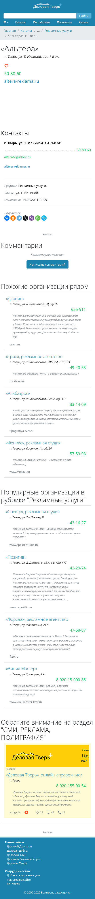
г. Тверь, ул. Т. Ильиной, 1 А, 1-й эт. (31, 56)
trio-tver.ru (17, 381)
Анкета (83, 22)
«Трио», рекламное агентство (34, 356)
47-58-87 (78, 630)
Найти (84, 16)
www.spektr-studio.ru (24, 545)
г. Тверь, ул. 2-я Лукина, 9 (26, 517)
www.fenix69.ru (20, 472)
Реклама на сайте (19, 880)
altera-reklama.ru (21, 81)
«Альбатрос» (18, 393)
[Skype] (44, 218)
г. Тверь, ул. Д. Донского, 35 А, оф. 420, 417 (38, 563)
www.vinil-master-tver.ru (26, 702)
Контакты (13, 884)
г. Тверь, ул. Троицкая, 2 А (27, 674)
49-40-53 (78, 367)
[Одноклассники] (13, 218)
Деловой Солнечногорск (24, 859)
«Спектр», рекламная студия (33, 512)
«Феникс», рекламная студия (33, 443)
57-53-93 (78, 453)
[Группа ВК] (25, 344)
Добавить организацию (23, 875)
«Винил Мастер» (21, 668)
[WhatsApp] (37, 218)
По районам (41, 22)
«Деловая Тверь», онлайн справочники (44, 775)
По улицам (64, 22)
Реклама (10, 768)
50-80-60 (12, 73)
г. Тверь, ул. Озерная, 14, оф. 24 (30, 448)
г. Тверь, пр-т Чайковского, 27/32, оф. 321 (38, 399)
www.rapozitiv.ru (21, 607)
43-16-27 (78, 522)
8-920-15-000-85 (71, 679)
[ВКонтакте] (7, 218)
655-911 (78, 309)
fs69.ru (14, 656)
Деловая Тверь (17, 863)
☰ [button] (5, 22)
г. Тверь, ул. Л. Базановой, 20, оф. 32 (34, 304)
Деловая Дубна (17, 850)
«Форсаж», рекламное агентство (37, 619)
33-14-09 (78, 404)
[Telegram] (19, 218)
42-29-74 (78, 568)
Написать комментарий (47, 264)
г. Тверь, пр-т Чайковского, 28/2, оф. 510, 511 (40, 362)
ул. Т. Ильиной (27, 193)
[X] (25, 218)
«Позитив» (16, 557)
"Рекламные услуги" (56, 499)
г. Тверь (15, 780)
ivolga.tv (15, 812)
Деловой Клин (16, 855)
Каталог (20, 22)
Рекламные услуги (32, 186)
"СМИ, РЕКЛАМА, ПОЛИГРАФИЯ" (25, 733)
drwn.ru (15, 344)
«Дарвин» (15, 298)
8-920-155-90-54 (71, 785)
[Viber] (31, 218)
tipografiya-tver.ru (22, 431)
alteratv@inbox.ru (17, 157)
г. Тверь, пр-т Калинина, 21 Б (29, 625)
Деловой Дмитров (19, 846)
